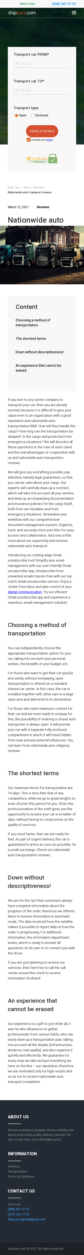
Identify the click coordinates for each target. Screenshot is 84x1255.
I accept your (42, 140)
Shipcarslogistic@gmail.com (27, 1219)
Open (22, 115)
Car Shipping (9, 11)
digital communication (25, 592)
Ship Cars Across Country (9, 45)
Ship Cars (14, 188)
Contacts (10, 82)
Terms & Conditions (21, 1176)
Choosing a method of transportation (33, 323)
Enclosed (41, 115)
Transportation (17, 1171)
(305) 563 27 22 (19, 1214)
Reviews (10, 61)
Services (14, 1166)
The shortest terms (31, 338)
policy (49, 140)
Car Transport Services (10, 26)
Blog (7, 72)
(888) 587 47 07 (64, 4)
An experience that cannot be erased (38, 368)
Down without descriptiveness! (40, 352)
